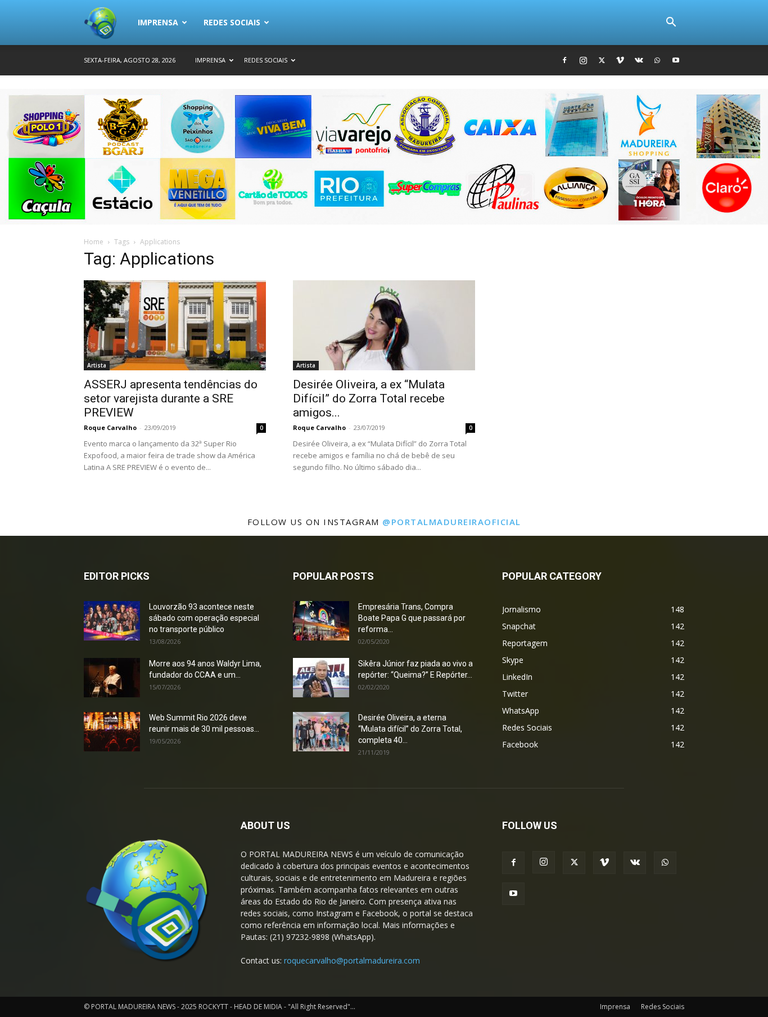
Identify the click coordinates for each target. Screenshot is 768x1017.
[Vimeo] (620, 60)
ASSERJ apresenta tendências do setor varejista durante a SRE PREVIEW (170, 398)
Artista (96, 365)
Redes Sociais (232, 22)
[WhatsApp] (657, 60)
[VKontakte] (638, 60)
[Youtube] (675, 60)
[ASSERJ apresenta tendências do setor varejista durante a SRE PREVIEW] (175, 325)
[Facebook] (564, 60)
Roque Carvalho (110, 427)
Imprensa (158, 22)
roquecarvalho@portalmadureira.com (352, 960)
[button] (670, 23)
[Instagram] (583, 60)
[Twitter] (601, 60)
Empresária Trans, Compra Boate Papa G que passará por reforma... (412, 618)
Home (93, 242)
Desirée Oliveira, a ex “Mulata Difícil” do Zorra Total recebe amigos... (369, 398)
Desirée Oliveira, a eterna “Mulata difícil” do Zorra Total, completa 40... (410, 729)
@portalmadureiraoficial (451, 521)
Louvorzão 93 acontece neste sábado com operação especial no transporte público (204, 618)
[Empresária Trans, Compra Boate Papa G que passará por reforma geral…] (321, 620)
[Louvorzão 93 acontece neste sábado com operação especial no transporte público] (112, 620)
